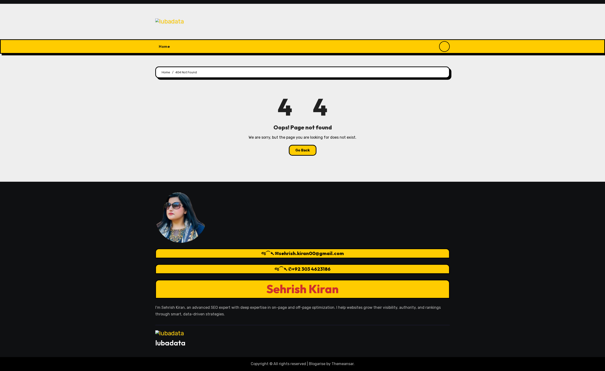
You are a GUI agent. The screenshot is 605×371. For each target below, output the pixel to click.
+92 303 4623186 (311, 269)
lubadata (170, 342)
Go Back (302, 150)
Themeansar (343, 364)
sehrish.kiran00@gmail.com (311, 253)
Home (164, 46)
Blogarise (317, 364)
